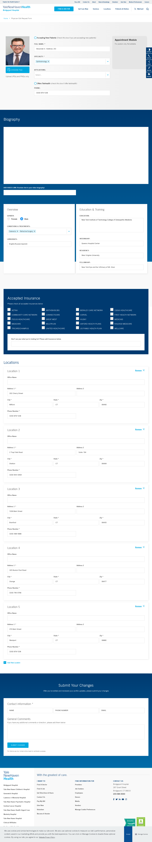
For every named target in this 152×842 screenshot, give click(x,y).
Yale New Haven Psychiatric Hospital (17, 802)
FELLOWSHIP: (85, 262)
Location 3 (13, 489)
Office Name (12, 377)
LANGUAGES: (12, 239)
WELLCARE (119, 328)
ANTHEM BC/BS (52, 310)
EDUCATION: (84, 216)
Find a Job (41, 789)
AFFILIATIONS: (40, 70)
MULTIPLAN (51, 324)
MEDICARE (16, 324)
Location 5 (13, 606)
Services (96, 9)
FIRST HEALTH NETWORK (125, 315)
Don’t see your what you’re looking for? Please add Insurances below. (36, 339)
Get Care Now (83, 9)
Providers (78, 785)
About (94, 2)
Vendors (78, 805)
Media (77, 801)
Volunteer (115, 2)
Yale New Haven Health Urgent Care (17, 810)
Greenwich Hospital (11, 793)
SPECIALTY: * (39, 56)
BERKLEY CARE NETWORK (91, 310)
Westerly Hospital (10, 814)
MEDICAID (118, 319)
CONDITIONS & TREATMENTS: (18, 226)
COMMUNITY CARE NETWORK (24, 315)
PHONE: (37, 88)
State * (56, 400)
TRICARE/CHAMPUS (20, 328)
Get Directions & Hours (45, 793)
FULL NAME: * (39, 44)
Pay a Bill (77, 2)
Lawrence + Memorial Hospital (15, 798)
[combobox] (50, 61)
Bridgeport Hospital (11, 785)
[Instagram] (126, 799)
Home (6, 18)
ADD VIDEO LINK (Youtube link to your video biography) (24, 188)
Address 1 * (11, 388)
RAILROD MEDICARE (123, 324)
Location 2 (13, 430)
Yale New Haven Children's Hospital (17, 789)
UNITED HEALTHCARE (55, 328)
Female (14, 219)
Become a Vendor (43, 814)
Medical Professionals (135, 2)
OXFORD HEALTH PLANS (90, 324)
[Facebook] (113, 799)
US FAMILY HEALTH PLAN (91, 328)
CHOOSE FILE (16, 70)
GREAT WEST (51, 319)
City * (9, 400)
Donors (77, 797)
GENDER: (10, 216)
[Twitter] (117, 799)
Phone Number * (13, 411)
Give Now (123, 2)
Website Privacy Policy (47, 837)
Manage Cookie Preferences (85, 809)
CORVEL (83, 315)
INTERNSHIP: (85, 239)
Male (26, 219)
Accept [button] (128, 834)
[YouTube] (123, 799)
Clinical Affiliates (10, 822)
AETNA (15, 310)
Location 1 (13, 371)
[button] (141, 834)
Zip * (101, 400)
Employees (79, 793)
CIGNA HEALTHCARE (123, 310)
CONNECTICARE (53, 315)
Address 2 (80, 388)
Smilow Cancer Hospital (12, 806)
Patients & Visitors (122, 9)
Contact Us (86, 2)
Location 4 (13, 548)
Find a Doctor (64, 9)
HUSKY (83, 319)
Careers (147, 2)
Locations (107, 9)
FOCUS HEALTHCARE (21, 319)
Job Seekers (79, 789)
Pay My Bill (41, 801)
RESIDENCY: (84, 250)
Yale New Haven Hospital (13, 818)
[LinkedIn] (120, 799)
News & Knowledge (104, 2)
